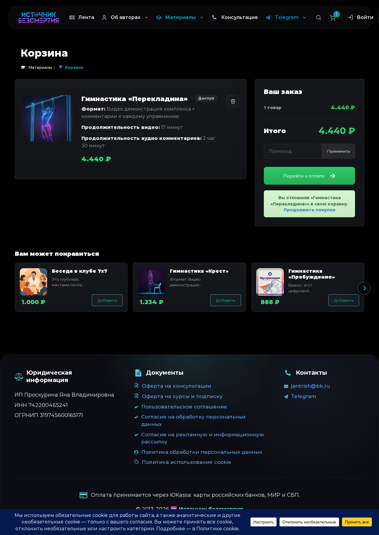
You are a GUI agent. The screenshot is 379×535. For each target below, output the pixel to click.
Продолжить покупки (309, 210)
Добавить (107, 300)
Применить (338, 151)
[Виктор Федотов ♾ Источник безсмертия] (38, 17)
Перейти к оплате (304, 176)
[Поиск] (318, 17)
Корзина (74, 67)
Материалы (40, 67)
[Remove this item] (233, 101)
